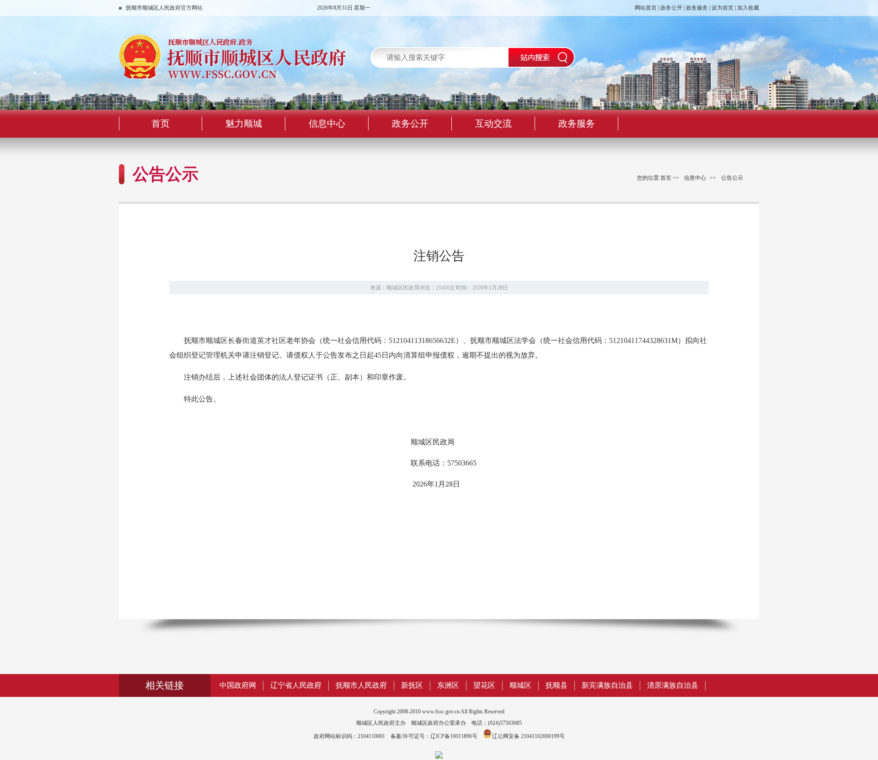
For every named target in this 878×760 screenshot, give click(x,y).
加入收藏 (748, 8)
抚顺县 (556, 685)
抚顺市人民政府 (361, 685)
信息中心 (695, 178)
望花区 (484, 685)
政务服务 (697, 8)
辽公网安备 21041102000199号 (528, 736)
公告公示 (732, 178)
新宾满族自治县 (607, 685)
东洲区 (448, 685)
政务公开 (671, 8)
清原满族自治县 (672, 685)
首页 (665, 178)
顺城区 (520, 685)
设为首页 (722, 8)
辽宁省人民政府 (295, 685)
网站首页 (646, 8)
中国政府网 (238, 685)
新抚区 (412, 685)
